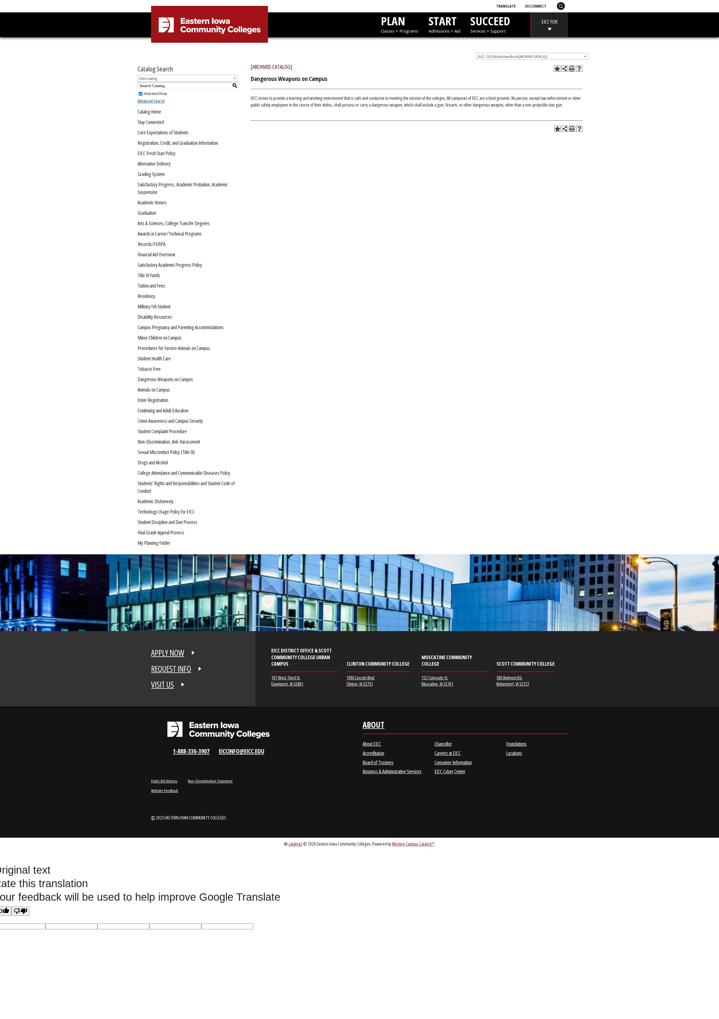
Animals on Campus (154, 389)
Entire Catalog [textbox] (148, 78)
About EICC (372, 743)
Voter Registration (153, 400)
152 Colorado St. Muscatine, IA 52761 (437, 680)
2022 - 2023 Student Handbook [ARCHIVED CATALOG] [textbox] (512, 56)
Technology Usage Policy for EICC (166, 511)
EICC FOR (549, 21)
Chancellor (443, 743)
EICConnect (535, 6)
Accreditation (373, 753)
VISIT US (162, 684)
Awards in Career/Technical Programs (170, 233)
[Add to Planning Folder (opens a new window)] (557, 68)
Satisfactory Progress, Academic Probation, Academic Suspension (183, 188)
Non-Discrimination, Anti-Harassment (169, 441)
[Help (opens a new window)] (579, 68)
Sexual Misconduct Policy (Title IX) (166, 452)
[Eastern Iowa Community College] (210, 25)
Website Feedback (164, 790)
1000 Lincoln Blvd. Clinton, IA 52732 (361, 680)
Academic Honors (152, 202)
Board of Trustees (378, 762)
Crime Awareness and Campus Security (170, 420)
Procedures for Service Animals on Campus (174, 348)
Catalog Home (149, 111)
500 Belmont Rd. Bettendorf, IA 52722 (513, 680)
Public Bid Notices (164, 781)
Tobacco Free (149, 368)
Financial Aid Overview (156, 254)
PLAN (399, 23)
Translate (506, 6)
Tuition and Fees (151, 285)
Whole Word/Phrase (155, 93)
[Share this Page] (564, 68)
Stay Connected (151, 122)
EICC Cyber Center (449, 771)
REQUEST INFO (171, 668)
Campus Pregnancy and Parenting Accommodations (181, 327)
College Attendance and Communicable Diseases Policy (184, 472)
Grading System (151, 174)
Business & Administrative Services (392, 771)
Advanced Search (151, 101)
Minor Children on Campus (160, 337)
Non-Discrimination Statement (210, 781)
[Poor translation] (20, 911)
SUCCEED (490, 23)
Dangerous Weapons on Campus (165, 379)
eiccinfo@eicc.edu (241, 751)
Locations (514, 753)
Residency (146, 296)
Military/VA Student (154, 306)
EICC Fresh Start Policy (157, 153)
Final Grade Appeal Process (161, 532)
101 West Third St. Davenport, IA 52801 (287, 680)
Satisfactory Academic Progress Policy (170, 264)
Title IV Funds (149, 275)
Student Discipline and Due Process (167, 522)
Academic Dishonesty (156, 501)
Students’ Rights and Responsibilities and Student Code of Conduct (186, 487)
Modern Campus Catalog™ (413, 843)
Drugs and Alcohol (153, 462)
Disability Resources (155, 316)
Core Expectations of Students (163, 132)
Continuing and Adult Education (163, 410)
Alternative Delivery (154, 163)
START (444, 23)
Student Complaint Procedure (162, 431)
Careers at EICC (447, 753)
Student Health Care (154, 358)
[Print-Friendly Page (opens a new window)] (572, 68)
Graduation (147, 212)
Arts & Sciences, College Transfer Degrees (174, 223)
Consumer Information (453, 762)
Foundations (516, 743)
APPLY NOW (167, 652)
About (373, 726)
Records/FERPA (151, 244)
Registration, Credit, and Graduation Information (178, 142)
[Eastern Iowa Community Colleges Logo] (218, 730)
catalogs (295, 843)
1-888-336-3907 (191, 751)
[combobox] (532, 56)
